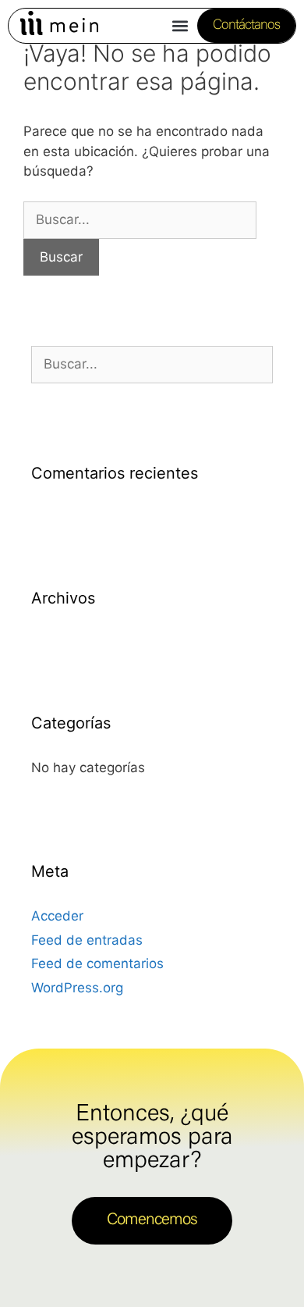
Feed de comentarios (97, 963)
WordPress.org (77, 987)
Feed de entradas (87, 940)
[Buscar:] (139, 219)
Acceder (57, 916)
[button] (180, 26)
